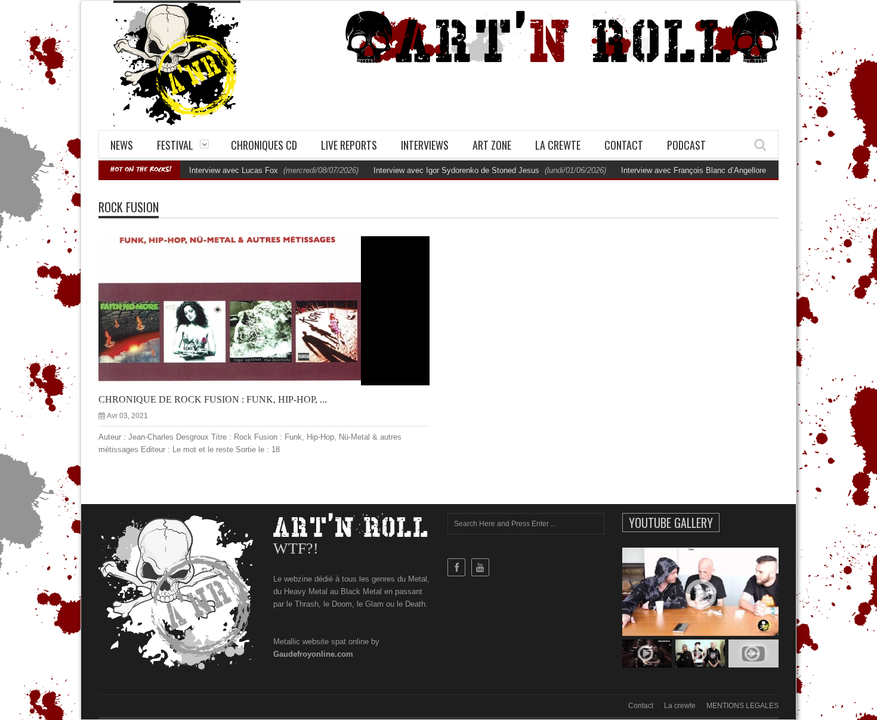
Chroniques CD (264, 145)
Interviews (425, 145)
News (121, 145)
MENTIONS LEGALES (742, 706)
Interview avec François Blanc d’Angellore (693, 170)
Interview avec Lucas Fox (233, 170)
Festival (175, 145)
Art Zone (492, 145)
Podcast (686, 145)
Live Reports (349, 145)
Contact (623, 145)
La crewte (557, 145)
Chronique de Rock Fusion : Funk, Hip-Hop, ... (212, 399)
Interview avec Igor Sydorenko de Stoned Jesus (456, 170)
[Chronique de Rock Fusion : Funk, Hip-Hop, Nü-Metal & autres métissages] (274, 310)
